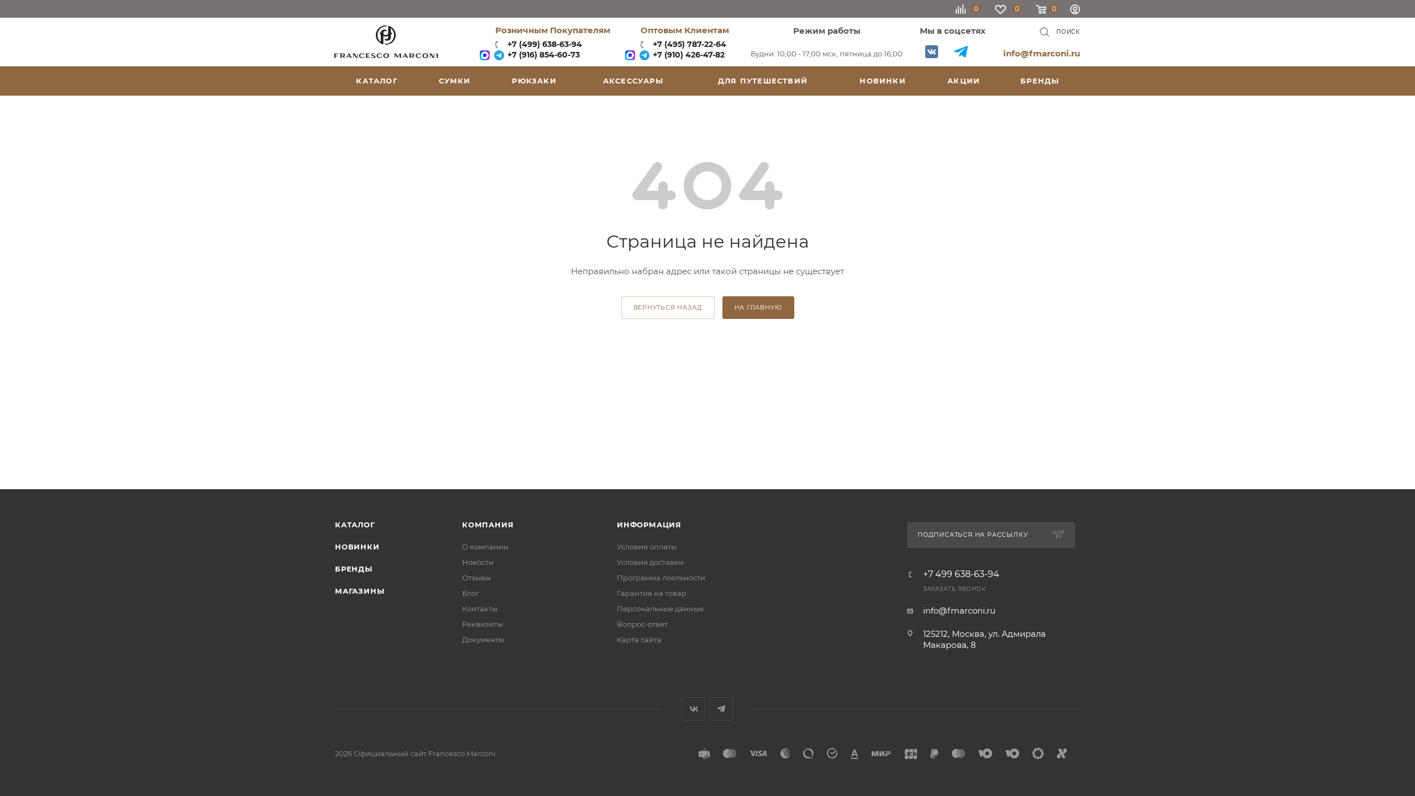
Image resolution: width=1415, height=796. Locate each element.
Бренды (354, 568)
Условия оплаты (647, 546)
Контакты (479, 608)
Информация (649, 524)
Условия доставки (650, 562)
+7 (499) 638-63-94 (543, 44)
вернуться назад (668, 307)
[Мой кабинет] (1075, 11)
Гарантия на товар (651, 593)
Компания (487, 524)
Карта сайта (639, 639)
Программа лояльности (661, 577)
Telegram (961, 51)
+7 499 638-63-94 (961, 574)
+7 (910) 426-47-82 (688, 55)
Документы (483, 639)
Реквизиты (482, 624)
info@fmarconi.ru (1041, 53)
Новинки (357, 546)
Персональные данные (660, 608)
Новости (478, 562)
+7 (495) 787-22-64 (689, 44)
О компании (485, 546)
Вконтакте (932, 51)
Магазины (359, 590)
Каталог (355, 524)
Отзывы (476, 577)
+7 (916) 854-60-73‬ (542, 55)
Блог (470, 593)
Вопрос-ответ (642, 624)
